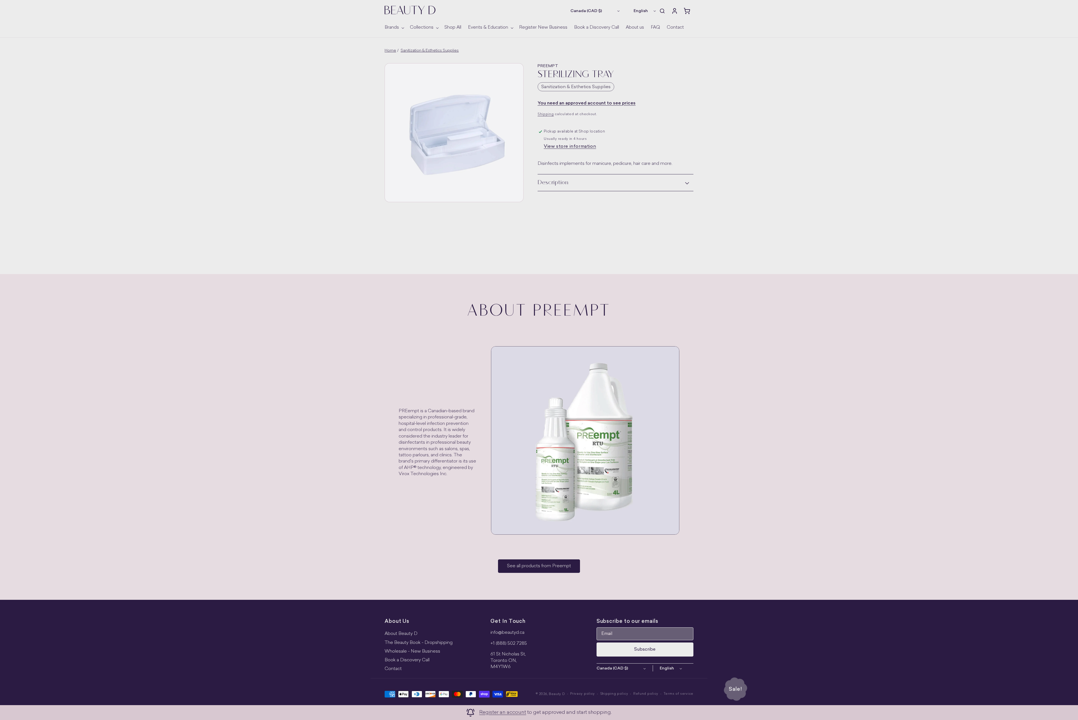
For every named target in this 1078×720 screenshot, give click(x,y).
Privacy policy (582, 694)
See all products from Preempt (539, 566)
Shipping (546, 114)
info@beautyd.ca (507, 632)
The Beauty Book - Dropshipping (419, 643)
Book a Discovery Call (407, 660)
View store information (570, 146)
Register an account (502, 712)
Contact (393, 669)
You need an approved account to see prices (587, 103)
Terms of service (678, 694)
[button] (393, 27)
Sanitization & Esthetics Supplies (430, 51)
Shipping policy (614, 694)
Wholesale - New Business (412, 651)
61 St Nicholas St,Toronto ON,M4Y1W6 (508, 660)
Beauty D (557, 694)
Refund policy (645, 694)
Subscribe (645, 649)
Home (390, 51)
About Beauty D (401, 634)
